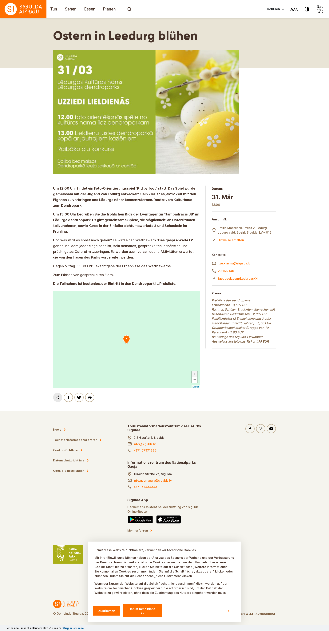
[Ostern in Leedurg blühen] (126, 339)
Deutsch (273, 9)
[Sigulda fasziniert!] (23, 9)
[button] (194, 374)
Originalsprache (73, 628)
